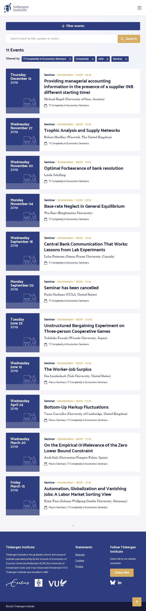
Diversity (80, 555)
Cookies (79, 561)
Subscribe (122, 572)
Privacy (79, 566)
